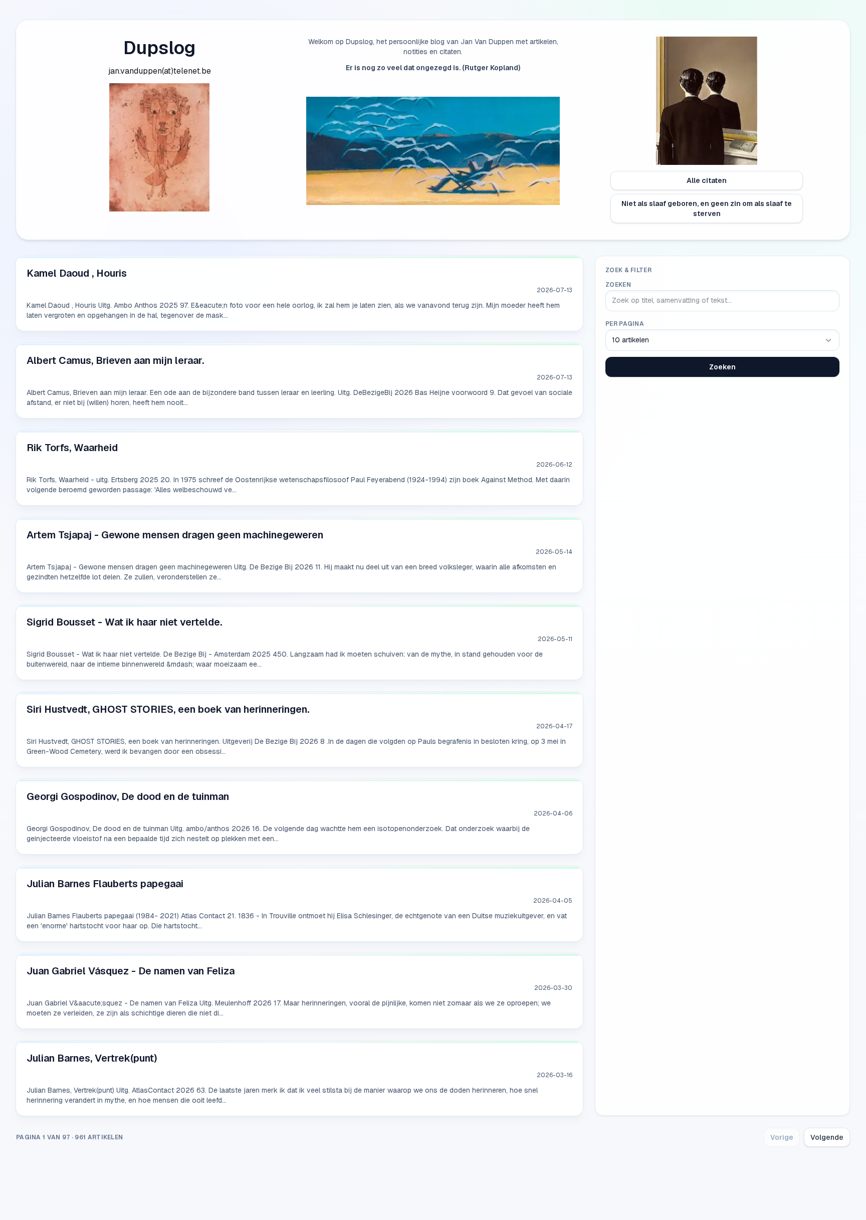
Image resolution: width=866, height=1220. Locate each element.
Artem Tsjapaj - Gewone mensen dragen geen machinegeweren (175, 534)
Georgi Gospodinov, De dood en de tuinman (128, 796)
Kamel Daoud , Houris (77, 273)
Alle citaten (707, 180)
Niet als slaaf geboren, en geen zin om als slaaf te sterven (706, 208)
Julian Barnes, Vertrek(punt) (92, 1058)
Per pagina (624, 324)
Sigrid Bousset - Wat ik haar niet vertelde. (124, 622)
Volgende (826, 1137)
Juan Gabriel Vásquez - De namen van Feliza (131, 970)
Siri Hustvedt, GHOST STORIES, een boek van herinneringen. (168, 709)
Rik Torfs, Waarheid (72, 447)
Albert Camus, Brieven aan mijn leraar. (115, 360)
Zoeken (618, 285)
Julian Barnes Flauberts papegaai (105, 883)
